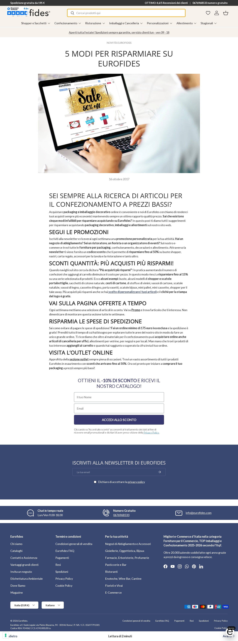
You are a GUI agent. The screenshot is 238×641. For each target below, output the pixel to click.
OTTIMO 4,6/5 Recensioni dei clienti (166, 2)
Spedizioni (61, 571)
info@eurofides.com (198, 513)
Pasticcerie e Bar (115, 564)
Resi (58, 564)
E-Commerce (113, 592)
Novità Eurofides (119, 42)
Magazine (16, 592)
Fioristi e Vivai (114, 585)
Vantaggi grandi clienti (24, 564)
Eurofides (22, 620)
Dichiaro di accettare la (121, 482)
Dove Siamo (17, 585)
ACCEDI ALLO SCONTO (119, 420)
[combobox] (126, 13)
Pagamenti (62, 557)
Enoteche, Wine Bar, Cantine (123, 578)
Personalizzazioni (158, 23)
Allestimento (184, 23)
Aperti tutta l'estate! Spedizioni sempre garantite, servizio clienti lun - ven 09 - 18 (119, 32)
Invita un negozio (21, 571)
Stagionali (207, 23)
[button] (225, 12)
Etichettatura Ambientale (26, 578)
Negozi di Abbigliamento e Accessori (128, 544)
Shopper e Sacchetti (33, 23)
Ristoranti (111, 571)
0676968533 (121, 515)
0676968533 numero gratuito (210, 2)
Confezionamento (65, 23)
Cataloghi (16, 551)
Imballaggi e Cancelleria (124, 23)
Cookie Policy (63, 585)
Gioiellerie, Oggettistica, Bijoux (124, 551)
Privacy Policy (64, 578)
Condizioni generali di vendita (73, 544)
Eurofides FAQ (64, 551)
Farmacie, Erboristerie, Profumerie (127, 557)
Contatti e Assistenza (23, 557)
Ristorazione (93, 23)
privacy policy (136, 482)
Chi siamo (16, 544)
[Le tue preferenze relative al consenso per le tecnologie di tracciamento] (6, 635)
